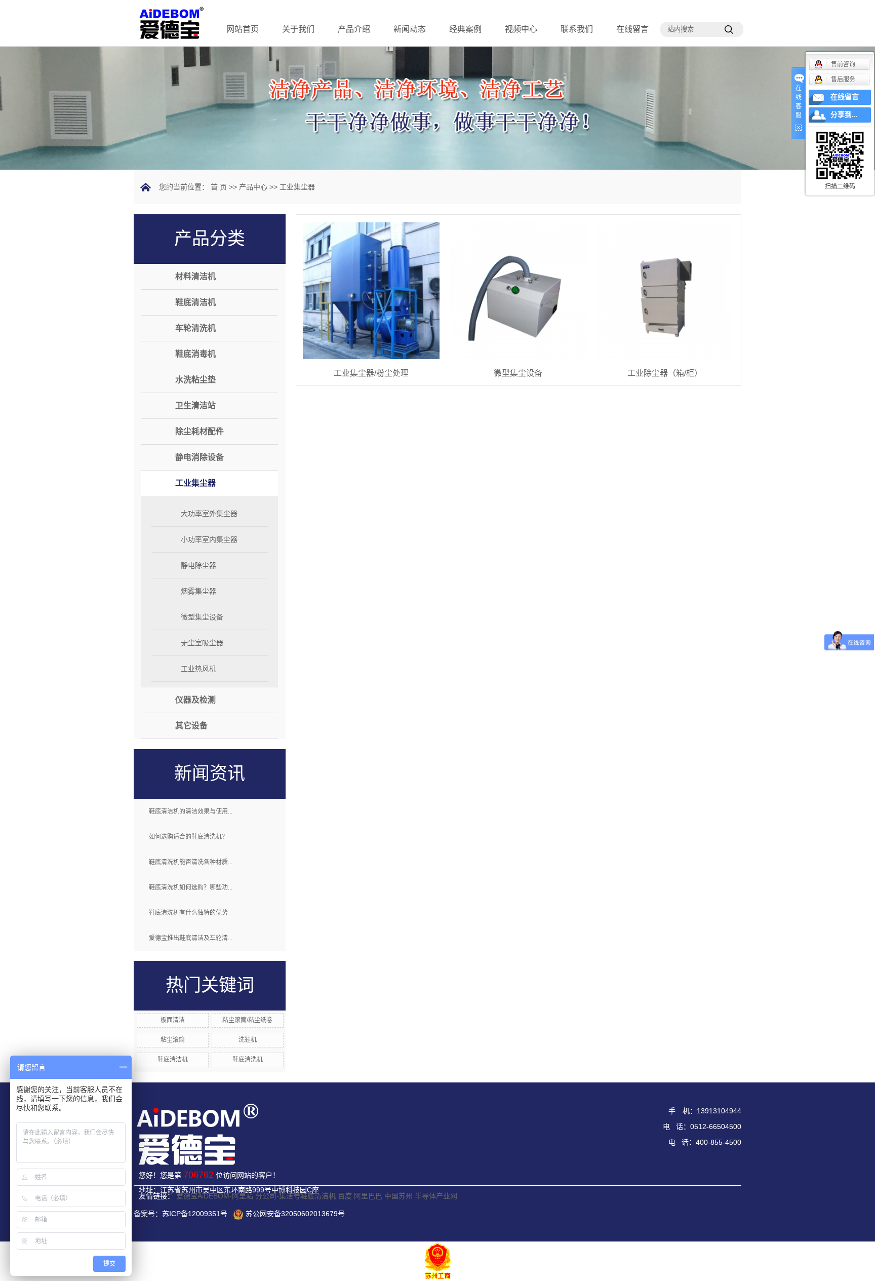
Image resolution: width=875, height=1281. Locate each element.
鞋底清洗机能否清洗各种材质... (190, 862)
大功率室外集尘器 (209, 514)
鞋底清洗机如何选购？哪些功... (190, 887)
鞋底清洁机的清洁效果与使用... (190, 811)
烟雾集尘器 (198, 591)
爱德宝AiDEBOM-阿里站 (214, 1196)
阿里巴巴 (368, 1196)
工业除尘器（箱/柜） (664, 373)
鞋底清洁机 (195, 302)
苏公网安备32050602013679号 (295, 1214)
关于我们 (298, 29)
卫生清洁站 (195, 405)
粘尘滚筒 (173, 1039)
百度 (345, 1196)
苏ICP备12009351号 (194, 1214)
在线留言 (632, 29)
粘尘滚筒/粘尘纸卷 (247, 1020)
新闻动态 (409, 29)
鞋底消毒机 (195, 354)
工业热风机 (198, 669)
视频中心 (521, 29)
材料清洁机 (195, 276)
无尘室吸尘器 (202, 643)
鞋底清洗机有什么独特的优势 (188, 912)
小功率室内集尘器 (209, 539)
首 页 (219, 187)
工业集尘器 (297, 187)
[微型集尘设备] (518, 290)
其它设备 (191, 725)
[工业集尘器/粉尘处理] (371, 290)
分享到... (844, 115)
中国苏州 (398, 1196)
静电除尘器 (198, 565)
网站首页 (242, 29)
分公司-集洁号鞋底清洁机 (295, 1196)
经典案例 (465, 29)
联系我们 (577, 29)
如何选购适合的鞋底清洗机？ (188, 836)
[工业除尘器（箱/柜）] (664, 290)
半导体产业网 (436, 1196)
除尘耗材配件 (199, 431)
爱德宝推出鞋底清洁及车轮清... (190, 938)
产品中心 (253, 187)
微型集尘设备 (202, 617)
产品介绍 (354, 29)
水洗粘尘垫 (195, 379)
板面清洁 (173, 1020)
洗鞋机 (247, 1039)
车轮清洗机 (195, 328)
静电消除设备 (199, 457)
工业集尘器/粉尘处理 (371, 373)
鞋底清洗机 (247, 1059)
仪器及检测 (195, 699)
